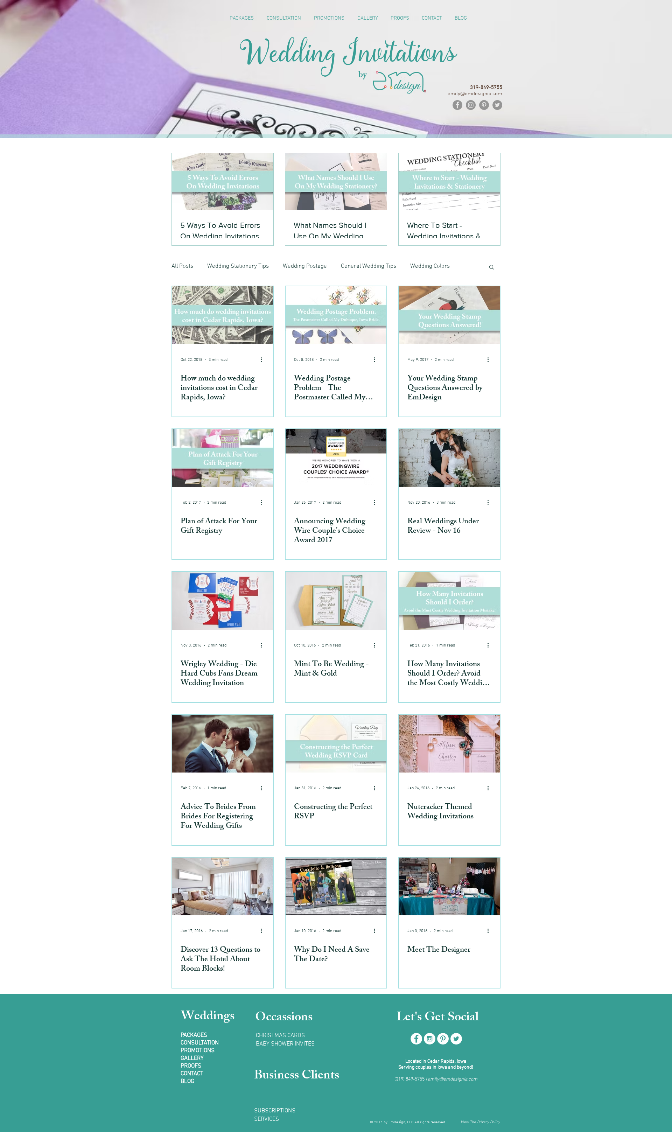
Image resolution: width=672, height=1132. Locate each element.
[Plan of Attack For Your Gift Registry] (222, 458)
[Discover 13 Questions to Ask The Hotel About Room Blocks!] (222, 886)
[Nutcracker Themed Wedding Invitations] (449, 744)
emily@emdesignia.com (452, 1079)
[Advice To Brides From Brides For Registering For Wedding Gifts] (222, 744)
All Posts (182, 266)
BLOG (187, 1081)
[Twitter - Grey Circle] (497, 105)
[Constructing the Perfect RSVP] (336, 744)
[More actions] (263, 360)
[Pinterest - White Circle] (443, 1038)
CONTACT (192, 1073)
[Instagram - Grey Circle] (471, 105)
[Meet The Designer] (449, 886)
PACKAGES (194, 1035)
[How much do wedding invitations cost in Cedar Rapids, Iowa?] (222, 315)
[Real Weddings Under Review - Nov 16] (449, 458)
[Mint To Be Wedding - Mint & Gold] (336, 601)
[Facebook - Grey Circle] (457, 105)
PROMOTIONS (198, 1050)
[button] (491, 267)
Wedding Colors (430, 266)
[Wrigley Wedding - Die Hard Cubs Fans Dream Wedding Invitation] (222, 601)
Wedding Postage (305, 266)
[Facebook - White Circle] (416, 1038)
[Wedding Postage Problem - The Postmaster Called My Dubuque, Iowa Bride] (336, 315)
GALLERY (192, 1058)
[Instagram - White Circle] (429, 1038)
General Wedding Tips (368, 266)
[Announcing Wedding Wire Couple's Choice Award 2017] (336, 458)
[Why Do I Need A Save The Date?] (336, 886)
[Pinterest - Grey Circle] (484, 105)
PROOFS (191, 1066)
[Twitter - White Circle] (456, 1038)
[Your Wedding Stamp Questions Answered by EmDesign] (449, 315)
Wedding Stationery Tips (238, 266)
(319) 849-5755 (409, 1079)
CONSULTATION (200, 1043)
